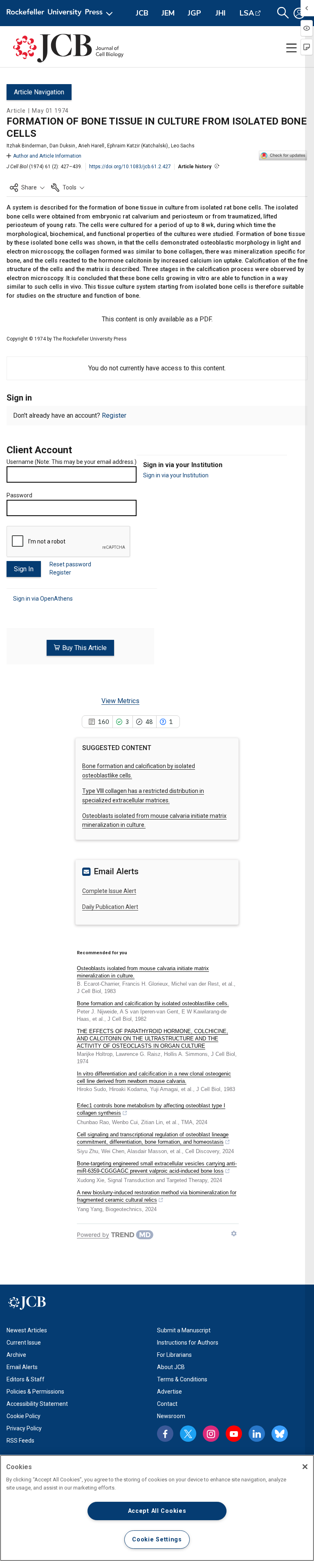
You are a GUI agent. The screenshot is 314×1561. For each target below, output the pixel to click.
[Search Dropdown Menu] (283, 13)
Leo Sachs (183, 146)
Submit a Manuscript (184, 1330)
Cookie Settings (157, 1539)
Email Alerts (22, 1367)
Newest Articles (27, 1330)
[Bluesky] (279, 1433)
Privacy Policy (24, 1428)
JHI (220, 13)
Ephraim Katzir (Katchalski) (137, 146)
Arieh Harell (91, 146)
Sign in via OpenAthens (43, 598)
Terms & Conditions (182, 1379)
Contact (167, 1404)
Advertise (169, 1391)
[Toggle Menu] (291, 48)
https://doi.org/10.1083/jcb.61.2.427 (130, 166)
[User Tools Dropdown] (299, 13)
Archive (16, 1355)
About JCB (171, 1367)
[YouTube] (234, 1433)
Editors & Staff (26, 1379)
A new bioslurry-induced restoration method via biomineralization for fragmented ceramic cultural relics (156, 1196)
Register (114, 415)
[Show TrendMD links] (234, 1233)
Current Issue (24, 1342)
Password (19, 495)
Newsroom (171, 1416)
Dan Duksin (62, 146)
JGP (194, 13)
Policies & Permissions (35, 1391)
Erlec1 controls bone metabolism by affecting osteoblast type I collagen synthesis (151, 1109)
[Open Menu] (61, 13)
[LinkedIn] (257, 1433)
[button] (27, 187)
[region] (157, 1508)
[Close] (305, 1467)
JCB (142, 13)
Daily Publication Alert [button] (110, 907)
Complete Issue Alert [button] (109, 891)
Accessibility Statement (37, 1404)
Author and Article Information (47, 156)
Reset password (70, 564)
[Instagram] (211, 1433)
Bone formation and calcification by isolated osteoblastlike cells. (153, 1003)
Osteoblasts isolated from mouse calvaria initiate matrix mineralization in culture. (143, 972)
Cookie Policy (23, 1416)
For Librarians (174, 1355)
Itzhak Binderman (27, 146)
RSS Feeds (20, 1440)
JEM (168, 13)
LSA (247, 13)
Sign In (24, 569)
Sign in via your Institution (176, 475)
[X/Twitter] (188, 1433)
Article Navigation (39, 92)
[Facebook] (165, 1433)
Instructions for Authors (187, 1342)
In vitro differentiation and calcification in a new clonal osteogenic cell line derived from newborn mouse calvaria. (154, 1077)
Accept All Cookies (157, 1511)
